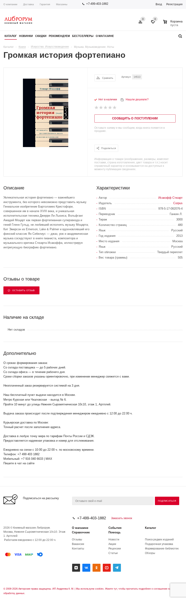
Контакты (78, 548)
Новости (113, 539)
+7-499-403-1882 (97, 3)
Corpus (178, 203)
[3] (105, 107)
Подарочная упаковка (159, 544)
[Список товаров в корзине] (173, 24)
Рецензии (114, 548)
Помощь (114, 532)
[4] (110, 107)
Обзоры (150, 553)
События (115, 528)
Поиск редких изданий (159, 539)
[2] (101, 107)
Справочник (81, 532)
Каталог (150, 528)
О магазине (80, 528)
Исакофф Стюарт (170, 197)
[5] (115, 107)
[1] (96, 107)
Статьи (113, 553)
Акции (112, 544)
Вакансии (78, 544)
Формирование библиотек (162, 548)
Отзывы (77, 539)
